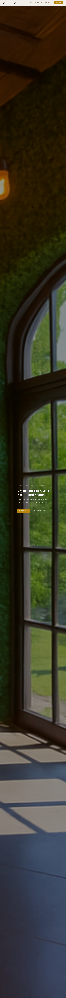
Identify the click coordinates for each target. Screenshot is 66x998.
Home (30, 3)
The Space (38, 3)
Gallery (48, 3)
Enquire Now (23, 511)
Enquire (58, 3)
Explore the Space (40, 511)
